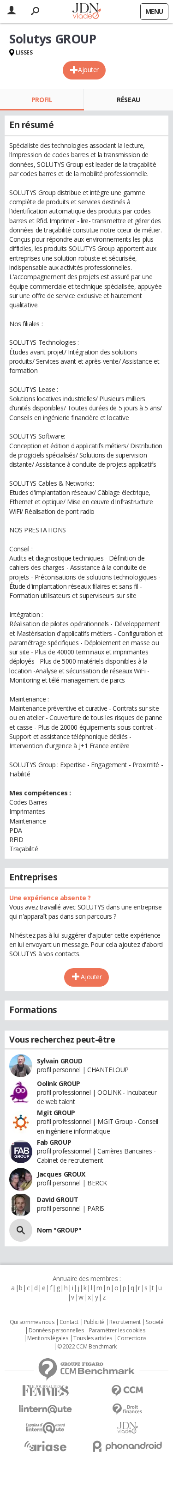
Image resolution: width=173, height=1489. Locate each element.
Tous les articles (92, 1338)
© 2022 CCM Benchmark (87, 1346)
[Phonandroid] (128, 1446)
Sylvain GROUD (60, 1060)
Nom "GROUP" (59, 1230)
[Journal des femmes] (46, 1391)
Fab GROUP (54, 1142)
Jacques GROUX (61, 1174)
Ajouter (88, 69)
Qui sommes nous (32, 1322)
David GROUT (57, 1199)
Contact (69, 1322)
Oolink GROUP (58, 1083)
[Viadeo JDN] (128, 1428)
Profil (41, 99)
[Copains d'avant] (46, 1428)
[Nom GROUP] (20, 1230)
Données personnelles (56, 1330)
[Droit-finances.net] (128, 1409)
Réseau (128, 99)
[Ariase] (46, 1446)
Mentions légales (47, 1338)
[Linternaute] (46, 1409)
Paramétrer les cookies (117, 1330)
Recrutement (124, 1322)
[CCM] (128, 1391)
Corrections (131, 1338)
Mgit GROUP (56, 1112)
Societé (154, 1322)
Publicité (94, 1322)
